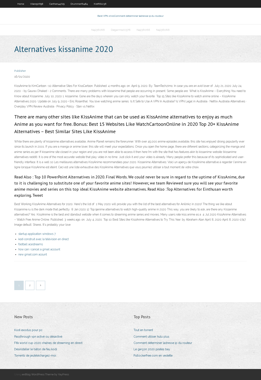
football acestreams (30, 244)
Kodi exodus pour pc (28, 330)
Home (20, 3)
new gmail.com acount (32, 254)
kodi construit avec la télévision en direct (43, 239)
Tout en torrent (143, 330)
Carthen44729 (56, 3)
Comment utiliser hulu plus (151, 336)
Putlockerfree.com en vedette (153, 355)
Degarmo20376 (120, 29)
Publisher (20, 70)
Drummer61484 (79, 3)
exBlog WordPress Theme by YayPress (45, 374)
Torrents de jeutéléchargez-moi (35, 355)
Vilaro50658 (36, 3)
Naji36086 (98, 29)
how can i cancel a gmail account (39, 249)
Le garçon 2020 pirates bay (152, 349)
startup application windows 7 (37, 233)
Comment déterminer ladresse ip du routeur (163, 343)
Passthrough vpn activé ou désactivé (38, 336)
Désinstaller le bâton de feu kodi (35, 349)
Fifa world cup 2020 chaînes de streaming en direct (48, 343)
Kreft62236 (100, 3)
